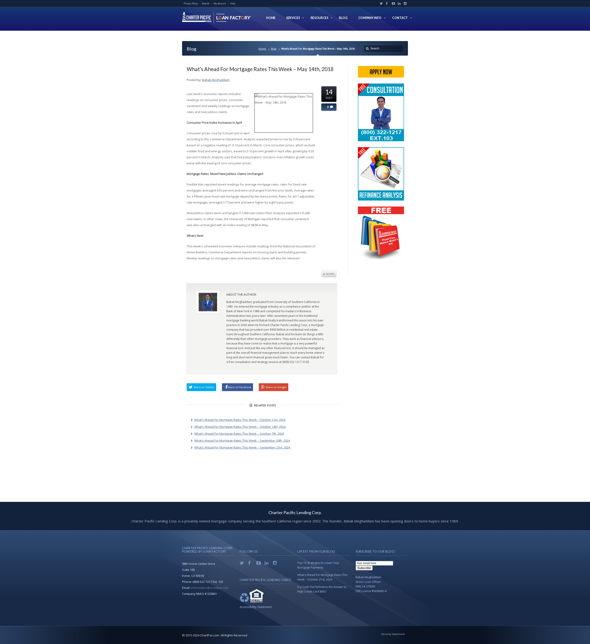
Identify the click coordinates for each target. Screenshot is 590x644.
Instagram (275, 563)
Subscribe (364, 568)
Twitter (380, 3)
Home (262, 48)
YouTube (392, 3)
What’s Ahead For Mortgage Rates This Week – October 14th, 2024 (240, 427)
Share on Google (276, 387)
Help (232, 3)
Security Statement (393, 634)
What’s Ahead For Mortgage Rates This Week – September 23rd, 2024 (242, 447)
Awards (205, 3)
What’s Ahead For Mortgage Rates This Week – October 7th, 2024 (239, 433)
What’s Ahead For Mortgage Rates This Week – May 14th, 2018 (260, 69)
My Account (220, 3)
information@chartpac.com (210, 588)
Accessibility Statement (256, 607)
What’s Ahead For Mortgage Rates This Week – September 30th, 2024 (242, 440)
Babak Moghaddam (216, 80)
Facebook (386, 3)
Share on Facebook (239, 387)
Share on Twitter (204, 387)
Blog (273, 48)
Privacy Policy (191, 3)
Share (329, 273)
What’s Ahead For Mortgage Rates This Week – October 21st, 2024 (239, 420)
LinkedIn (398, 3)
